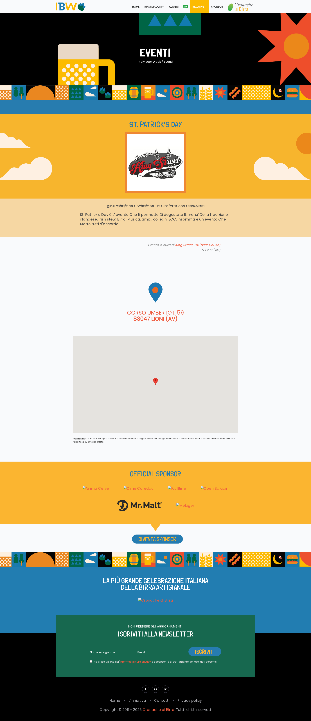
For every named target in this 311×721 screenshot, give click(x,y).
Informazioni (153, 6)
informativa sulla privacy (135, 662)
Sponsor (217, 6)
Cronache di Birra (158, 709)
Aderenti (178, 6)
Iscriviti (205, 651)
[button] (155, 381)
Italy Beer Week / (151, 62)
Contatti (161, 700)
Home (135, 6)
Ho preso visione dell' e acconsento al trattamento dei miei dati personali (155, 662)
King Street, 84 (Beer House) (197, 245)
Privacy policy (189, 700)
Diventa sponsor (157, 539)
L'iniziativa (137, 700)
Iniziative (199, 6)
